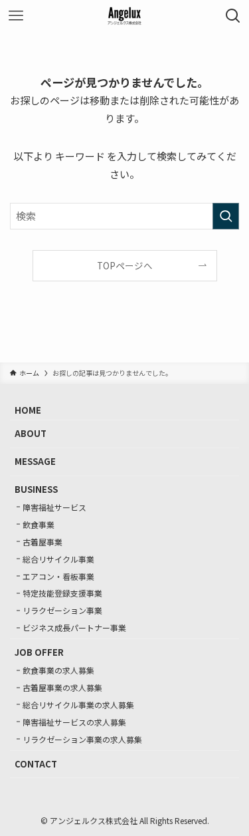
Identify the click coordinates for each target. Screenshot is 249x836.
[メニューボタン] (16, 16)
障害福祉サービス (54, 507)
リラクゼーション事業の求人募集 (82, 739)
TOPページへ (125, 265)
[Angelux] (124, 16)
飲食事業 (38, 524)
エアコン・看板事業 (58, 576)
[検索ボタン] (233, 16)
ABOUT (30, 433)
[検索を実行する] (225, 216)
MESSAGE (35, 461)
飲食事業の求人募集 (58, 670)
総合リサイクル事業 (58, 559)
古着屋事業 (42, 541)
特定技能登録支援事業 (62, 593)
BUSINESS (36, 489)
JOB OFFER (39, 652)
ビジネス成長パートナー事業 (74, 627)
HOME (28, 410)
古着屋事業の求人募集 (62, 687)
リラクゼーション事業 (62, 610)
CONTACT (36, 764)
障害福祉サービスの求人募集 (74, 722)
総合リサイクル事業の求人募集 (78, 704)
